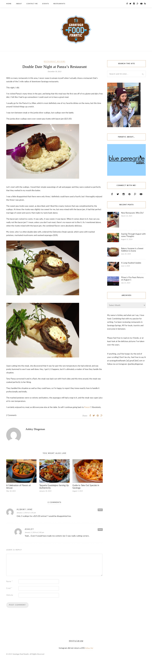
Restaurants (59, 3)
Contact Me (32, 3)
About (19, 3)
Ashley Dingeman (35, 429)
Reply (100, 509)
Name (9, 582)
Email (9, 588)
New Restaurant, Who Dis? (132, 213)
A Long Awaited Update (131, 263)
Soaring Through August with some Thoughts (133, 235)
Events (45, 3)
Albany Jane (25, 510)
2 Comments (11, 415)
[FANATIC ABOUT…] (126, 175)
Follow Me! (89, 648)
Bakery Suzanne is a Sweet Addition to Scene (132, 250)
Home (8, 3)
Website (9, 595)
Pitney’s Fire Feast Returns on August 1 (132, 279)
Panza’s (87, 407)
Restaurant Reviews (54, 61)
